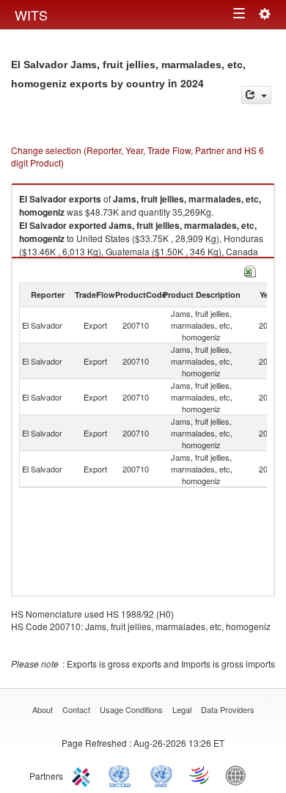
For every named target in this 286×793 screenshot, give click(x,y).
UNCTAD (122, 774)
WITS (31, 14)
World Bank (239, 774)
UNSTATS (161, 774)
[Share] (256, 95)
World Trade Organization (200, 774)
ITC (83, 774)
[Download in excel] (250, 269)
